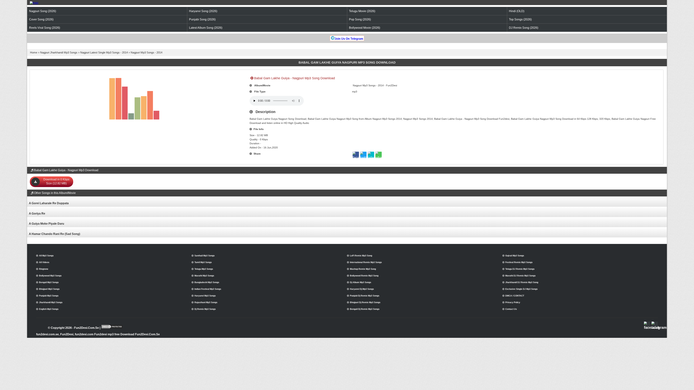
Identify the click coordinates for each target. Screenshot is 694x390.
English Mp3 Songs (49, 309)
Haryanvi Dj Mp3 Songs (362, 289)
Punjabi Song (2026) (202, 19)
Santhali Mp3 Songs (204, 255)
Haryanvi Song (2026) (203, 11)
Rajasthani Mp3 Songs (205, 302)
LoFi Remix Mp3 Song (361, 255)
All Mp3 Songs (46, 255)
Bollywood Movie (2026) (364, 27)
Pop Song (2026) (360, 19)
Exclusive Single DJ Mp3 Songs (521, 289)
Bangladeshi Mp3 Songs (206, 282)
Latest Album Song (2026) (205, 27)
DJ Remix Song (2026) (523, 27)
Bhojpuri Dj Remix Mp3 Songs (365, 302)
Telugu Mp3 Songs (203, 269)
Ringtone (43, 269)
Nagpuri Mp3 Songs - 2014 (146, 52)
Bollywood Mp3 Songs (50, 275)
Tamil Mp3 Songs (203, 262)
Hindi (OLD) (516, 11)
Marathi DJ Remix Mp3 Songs (520, 275)
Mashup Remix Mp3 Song (363, 269)
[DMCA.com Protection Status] (112, 328)
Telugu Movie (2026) (362, 11)
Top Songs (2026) (520, 19)
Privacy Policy (512, 302)
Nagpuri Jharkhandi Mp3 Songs (58, 52)
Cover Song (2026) (41, 19)
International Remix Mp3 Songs (366, 262)
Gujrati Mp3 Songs (514, 255)
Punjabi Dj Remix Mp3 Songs (364, 295)
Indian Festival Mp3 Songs (207, 289)
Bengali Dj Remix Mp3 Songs (365, 309)
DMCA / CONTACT (514, 295)
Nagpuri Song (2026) (42, 11)
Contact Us (511, 309)
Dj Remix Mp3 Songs (205, 309)
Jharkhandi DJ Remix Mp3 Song (521, 282)
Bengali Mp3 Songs (49, 282)
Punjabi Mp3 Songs (49, 295)
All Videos (44, 262)
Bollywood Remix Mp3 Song (364, 275)
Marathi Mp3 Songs (204, 275)
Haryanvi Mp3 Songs (205, 295)
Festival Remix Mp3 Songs (519, 262)
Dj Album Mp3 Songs (360, 282)
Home (33, 52)
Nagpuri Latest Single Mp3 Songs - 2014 (104, 52)
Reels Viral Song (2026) (44, 27)
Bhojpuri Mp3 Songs (49, 289)
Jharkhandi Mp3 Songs (51, 302)
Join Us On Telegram (349, 38)
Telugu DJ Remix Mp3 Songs (520, 269)
